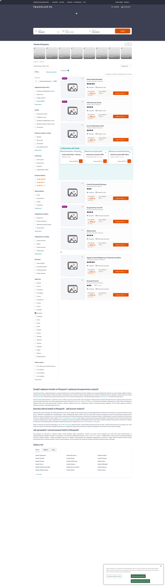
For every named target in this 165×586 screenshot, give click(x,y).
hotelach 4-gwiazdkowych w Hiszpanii (90, 421)
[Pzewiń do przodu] (126, 44)
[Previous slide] (62, 87)
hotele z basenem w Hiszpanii (93, 435)
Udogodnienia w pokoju (42, 237)
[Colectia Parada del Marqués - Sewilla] (72, 192)
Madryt (83, 401)
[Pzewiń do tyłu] (130, 44)
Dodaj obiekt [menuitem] (119, 2)
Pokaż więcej (38, 104)
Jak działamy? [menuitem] (78, 2)
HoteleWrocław (71, 455)
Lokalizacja (38, 156)
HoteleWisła (70, 470)
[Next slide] (82, 87)
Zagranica (38, 279)
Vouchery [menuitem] (55, 2)
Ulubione (116, 7)
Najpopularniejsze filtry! (42, 87)
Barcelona (77, 401)
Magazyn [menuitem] (69, 2)
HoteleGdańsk (39, 458)
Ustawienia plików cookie (114, 576)
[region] (72, 87)
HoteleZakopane (40, 455)
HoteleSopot (70, 458)
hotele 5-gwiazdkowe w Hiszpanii (68, 418)
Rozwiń (39, 474)
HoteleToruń (39, 464)
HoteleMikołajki (103, 464)
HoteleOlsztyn (102, 467)
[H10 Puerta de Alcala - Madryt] (72, 111)
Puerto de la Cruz (104, 396)
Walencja (89, 401)
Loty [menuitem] (84, 2)
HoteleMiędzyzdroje (41, 470)
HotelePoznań (39, 461)
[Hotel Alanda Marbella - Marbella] (72, 87)
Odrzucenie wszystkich (138, 576)
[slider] (39, 81)
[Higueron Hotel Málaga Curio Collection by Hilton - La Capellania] (72, 266)
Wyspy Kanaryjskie (38, 396)
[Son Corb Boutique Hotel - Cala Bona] (72, 134)
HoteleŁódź (101, 461)
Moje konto (127, 7)
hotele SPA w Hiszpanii (65, 424)
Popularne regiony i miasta (43, 133)
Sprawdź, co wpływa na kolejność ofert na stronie (119, 74)
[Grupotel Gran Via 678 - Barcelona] (72, 216)
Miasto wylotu (39, 362)
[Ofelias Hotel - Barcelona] (72, 239)
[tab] (70, 97)
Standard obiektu (40, 175)
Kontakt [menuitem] (126, 2)
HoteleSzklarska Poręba (42, 467)
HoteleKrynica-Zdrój (73, 467)
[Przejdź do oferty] (80, 161)
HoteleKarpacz (102, 458)
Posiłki (37, 110)
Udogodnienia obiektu (41, 214)
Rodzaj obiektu (39, 191)
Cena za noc (37, 77)
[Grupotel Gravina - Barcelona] (72, 289)
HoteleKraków (102, 455)
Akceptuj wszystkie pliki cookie (140, 581)
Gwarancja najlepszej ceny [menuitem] (41, 2)
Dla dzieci (38, 259)
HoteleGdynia (71, 464)
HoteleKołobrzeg (72, 461)
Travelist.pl (35, 61)
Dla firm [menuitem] (61, 2)
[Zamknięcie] (161, 566)
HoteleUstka (101, 470)
